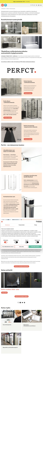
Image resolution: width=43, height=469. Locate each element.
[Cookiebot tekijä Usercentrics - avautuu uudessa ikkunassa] (37, 222)
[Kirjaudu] (38, 5)
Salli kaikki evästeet (35, 246)
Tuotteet (7, 8)
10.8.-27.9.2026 (21, 1)
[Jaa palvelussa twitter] (22, 302)
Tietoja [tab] (35, 224)
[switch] (16, 242)
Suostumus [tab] (7, 224)
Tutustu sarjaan (28, 93)
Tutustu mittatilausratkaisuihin (21, 266)
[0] (36, 5)
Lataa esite (4, 292)
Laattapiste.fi (3, 8)
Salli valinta (21, 246)
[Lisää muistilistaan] (18, 302)
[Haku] (33, 5)
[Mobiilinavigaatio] (40, 5)
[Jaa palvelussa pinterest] (24, 302)
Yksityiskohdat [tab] (21, 224)
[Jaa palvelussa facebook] (20, 302)
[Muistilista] (34, 5)
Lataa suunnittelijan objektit (21, 296)
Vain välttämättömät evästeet (7, 246)
